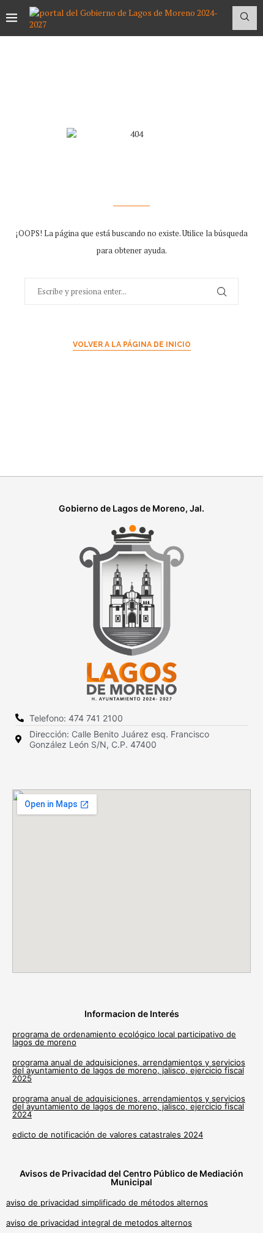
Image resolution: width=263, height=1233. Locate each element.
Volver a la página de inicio (132, 344)
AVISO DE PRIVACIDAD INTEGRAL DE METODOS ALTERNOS (99, 1222)
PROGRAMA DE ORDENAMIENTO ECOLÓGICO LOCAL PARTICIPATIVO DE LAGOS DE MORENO (124, 1038)
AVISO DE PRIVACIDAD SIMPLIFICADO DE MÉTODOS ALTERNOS (107, 1202)
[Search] (244, 18)
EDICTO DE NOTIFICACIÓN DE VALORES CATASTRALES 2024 (107, 1134)
